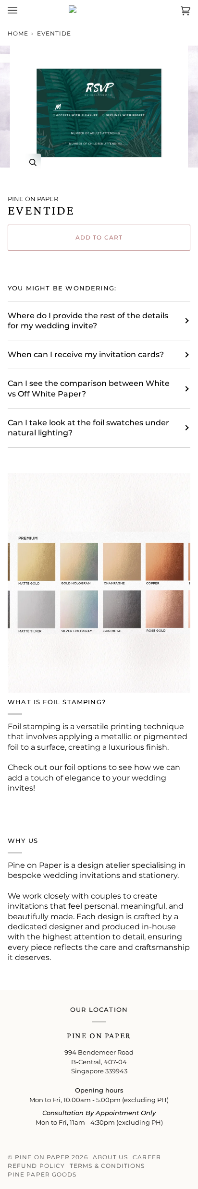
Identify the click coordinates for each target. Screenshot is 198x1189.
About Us (110, 1157)
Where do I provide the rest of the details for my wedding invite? (88, 320)
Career (147, 1157)
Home (18, 33)
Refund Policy (36, 1165)
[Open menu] (22, 11)
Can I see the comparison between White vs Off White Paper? (89, 388)
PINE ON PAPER (33, 199)
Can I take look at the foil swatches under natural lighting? (88, 427)
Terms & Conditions (107, 1165)
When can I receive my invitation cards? (86, 354)
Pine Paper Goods (42, 1174)
